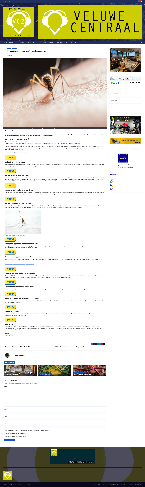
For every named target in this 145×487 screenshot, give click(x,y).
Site (5, 423)
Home (5, 42)
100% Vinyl (11, 42)
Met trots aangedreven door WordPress (10, 484)
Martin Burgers (20, 355)
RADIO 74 (51, 42)
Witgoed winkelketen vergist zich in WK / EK (18, 347)
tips (10, 48)
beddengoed (9, 315)
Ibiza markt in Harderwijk (82, 374)
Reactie (6, 386)
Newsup (22, 484)
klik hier (117, 93)
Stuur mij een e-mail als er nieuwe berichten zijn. (15, 436)
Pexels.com (22, 235)
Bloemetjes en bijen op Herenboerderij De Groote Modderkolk (19, 373)
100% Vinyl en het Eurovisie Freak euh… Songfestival (69, 347)
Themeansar (27, 484)
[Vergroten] (139, 49)
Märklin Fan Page (136, 148)
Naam (5, 409)
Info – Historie (20, 42)
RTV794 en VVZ (59, 42)
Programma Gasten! (32, 42)
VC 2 (71, 42)
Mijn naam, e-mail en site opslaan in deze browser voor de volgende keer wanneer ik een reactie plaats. (27, 430)
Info (8, 48)
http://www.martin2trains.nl (127, 167)
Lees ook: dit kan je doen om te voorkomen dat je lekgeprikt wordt (19, 264)
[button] (141, 42)
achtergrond (7, 371)
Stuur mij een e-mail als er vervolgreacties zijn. (15, 433)
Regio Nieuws (13, 371)
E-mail (5, 416)
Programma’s (43, 42)
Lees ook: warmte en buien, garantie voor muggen (16, 152)
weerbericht (14, 48)
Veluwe (24, 371)
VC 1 (66, 42)
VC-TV (75, 42)
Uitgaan (20, 371)
